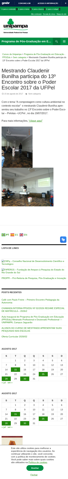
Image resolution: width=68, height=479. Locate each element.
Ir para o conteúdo (9, 9)
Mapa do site (61, 14)
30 (25, 378)
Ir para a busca (38, 9)
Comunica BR (24, 3)
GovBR (6, 3)
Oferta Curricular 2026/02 (14, 336)
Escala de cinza (49, 14)
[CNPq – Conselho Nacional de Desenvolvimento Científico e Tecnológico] (34, 262)
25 (43, 374)
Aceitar (35, 468)
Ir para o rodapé (53, 9)
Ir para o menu (24, 9)
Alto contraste (36, 14)
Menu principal (64, 41)
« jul (4, 382)
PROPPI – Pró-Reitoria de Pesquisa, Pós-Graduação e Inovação (34, 278)
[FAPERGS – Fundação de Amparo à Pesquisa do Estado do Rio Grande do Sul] (34, 271)
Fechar (34, 474)
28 (6, 378)
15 (15, 369)
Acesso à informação (48, 3)
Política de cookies (37, 462)
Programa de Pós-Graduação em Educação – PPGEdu (27, 41)
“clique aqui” (36, 120)
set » (10, 382)
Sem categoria (34, 94)
